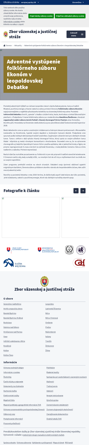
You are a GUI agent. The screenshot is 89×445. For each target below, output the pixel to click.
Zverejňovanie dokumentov (57, 414)
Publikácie (50, 367)
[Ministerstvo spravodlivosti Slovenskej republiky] (48, 250)
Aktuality (18, 45)
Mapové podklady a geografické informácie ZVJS (22, 405)
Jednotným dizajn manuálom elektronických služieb (43, 435)
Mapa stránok (58, 442)
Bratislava (7, 322)
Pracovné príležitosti (11, 423)
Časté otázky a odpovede (13, 381)
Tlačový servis (51, 386)
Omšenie (48, 322)
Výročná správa (52, 400)
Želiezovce (49, 346)
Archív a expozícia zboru (12, 308)
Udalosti (49, 391)
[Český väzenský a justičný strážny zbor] (69, 250)
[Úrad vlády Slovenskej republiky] (17, 250)
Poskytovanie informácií (13, 419)
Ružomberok (50, 332)
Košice (6, 350)
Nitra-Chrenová (51, 318)
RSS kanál (69, 442)
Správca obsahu (9, 442)
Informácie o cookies (11, 21)
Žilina (47, 350)
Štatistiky (7, 377)
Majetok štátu (9, 400)
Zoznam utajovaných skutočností (59, 409)
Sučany (48, 336)
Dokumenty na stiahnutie (13, 386)
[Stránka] (5, 34)
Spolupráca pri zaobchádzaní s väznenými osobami (66, 377)
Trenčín (48, 341)
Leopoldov (49, 304)
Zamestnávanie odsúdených (57, 405)
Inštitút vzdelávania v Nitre (14, 341)
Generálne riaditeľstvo (12, 304)
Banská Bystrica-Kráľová (13, 318)
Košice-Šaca (8, 355)
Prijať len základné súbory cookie (70, 16)
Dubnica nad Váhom (11, 327)
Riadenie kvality (52, 372)
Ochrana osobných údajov (13, 367)
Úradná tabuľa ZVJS (54, 419)
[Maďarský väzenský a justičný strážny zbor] (81, 250)
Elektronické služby (11, 395)
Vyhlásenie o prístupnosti (42, 442)
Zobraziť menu (73, 34)
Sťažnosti (50, 381)
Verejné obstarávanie (54, 395)
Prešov (48, 327)
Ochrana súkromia (24, 442)
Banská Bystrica (9, 313)
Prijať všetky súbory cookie (41, 16)
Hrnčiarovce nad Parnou (12, 332)
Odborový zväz (9, 414)
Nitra (47, 313)
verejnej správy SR (28, 2)
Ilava (5, 336)
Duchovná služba (10, 391)
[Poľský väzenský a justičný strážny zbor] (14, 262)
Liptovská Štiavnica (53, 308)
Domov (9, 45)
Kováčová (7, 346)
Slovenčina (76, 2)
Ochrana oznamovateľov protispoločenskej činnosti (24, 409)
